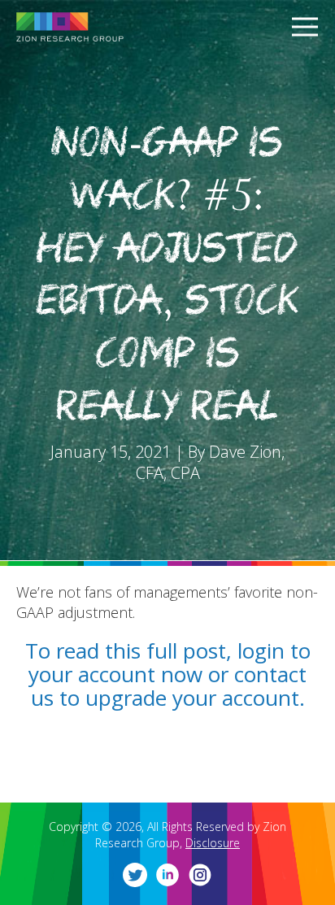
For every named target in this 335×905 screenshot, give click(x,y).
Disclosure (212, 843)
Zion (97, 26)
